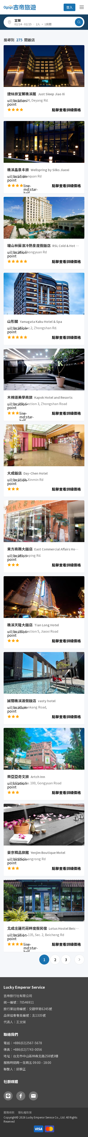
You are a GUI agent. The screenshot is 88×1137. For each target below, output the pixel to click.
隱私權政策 (25, 1112)
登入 (69, 7)
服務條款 (9, 1112)
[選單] (81, 7)
